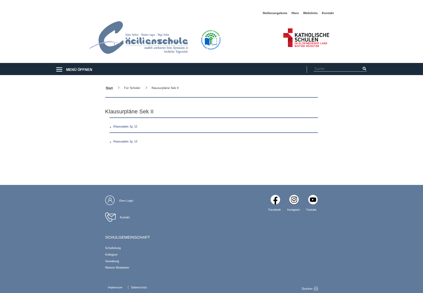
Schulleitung (113, 248)
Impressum (115, 287)
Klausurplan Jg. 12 (125, 126)
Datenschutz (139, 287)
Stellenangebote (275, 13)
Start (109, 87)
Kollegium (111, 254)
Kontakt (328, 13)
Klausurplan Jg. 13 (125, 141)
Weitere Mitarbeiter (117, 267)
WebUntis (310, 13)
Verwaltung (112, 261)
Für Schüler (132, 87)
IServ (295, 13)
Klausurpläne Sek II (165, 87)
